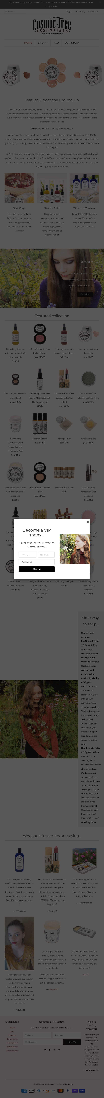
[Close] (88, 522)
